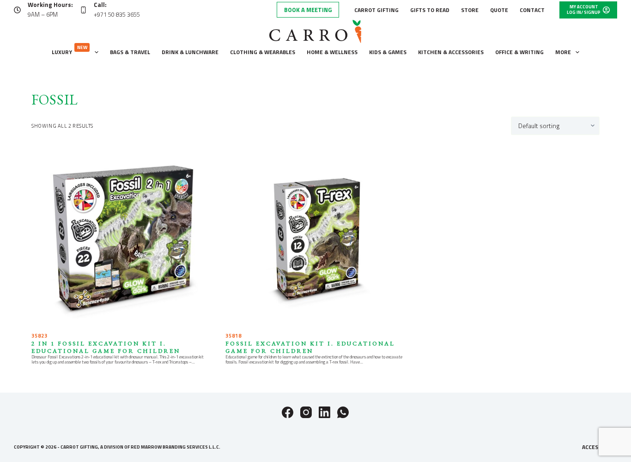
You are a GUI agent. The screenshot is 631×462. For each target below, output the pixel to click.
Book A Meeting (308, 9)
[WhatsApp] (343, 412)
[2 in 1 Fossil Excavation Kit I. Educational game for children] (121, 237)
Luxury (69, 50)
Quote (499, 10)
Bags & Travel (130, 52)
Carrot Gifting (376, 10)
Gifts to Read (429, 10)
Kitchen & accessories (451, 52)
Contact (532, 10)
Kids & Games (388, 52)
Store (470, 10)
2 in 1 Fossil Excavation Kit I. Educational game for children (105, 346)
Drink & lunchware (190, 52)
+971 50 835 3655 (117, 14)
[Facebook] (287, 412)
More (563, 52)
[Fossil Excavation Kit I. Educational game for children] (315, 237)
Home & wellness (332, 52)
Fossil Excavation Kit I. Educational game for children (310, 346)
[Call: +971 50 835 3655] (83, 9)
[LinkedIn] (324, 412)
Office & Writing (519, 52)
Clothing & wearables (262, 52)
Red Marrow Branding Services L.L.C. (175, 447)
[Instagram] (306, 412)
